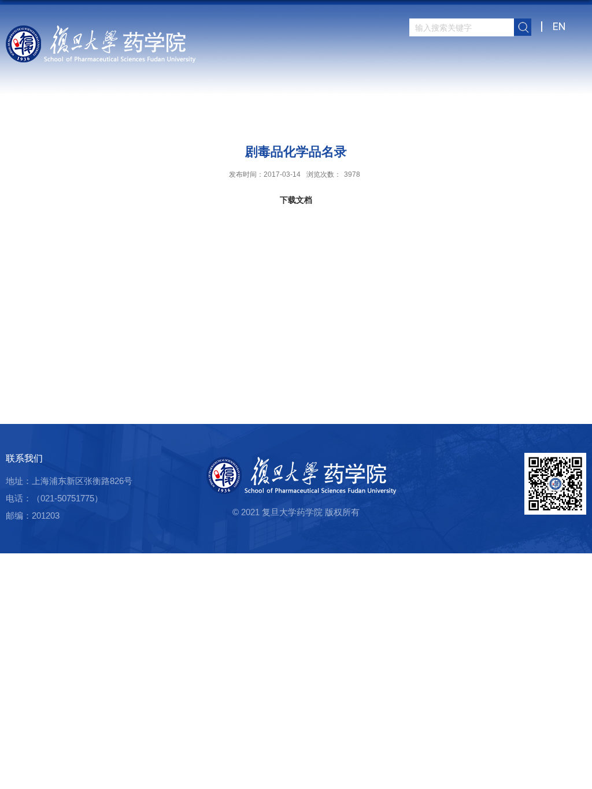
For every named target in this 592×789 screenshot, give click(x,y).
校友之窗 (479, 118)
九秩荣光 (564, 118)
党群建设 (436, 118)
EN (559, 26)
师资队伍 (265, 118)
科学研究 (308, 118)
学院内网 (522, 118)
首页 (189, 118)
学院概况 (222, 118)
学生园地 (393, 118)
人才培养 (350, 118)
